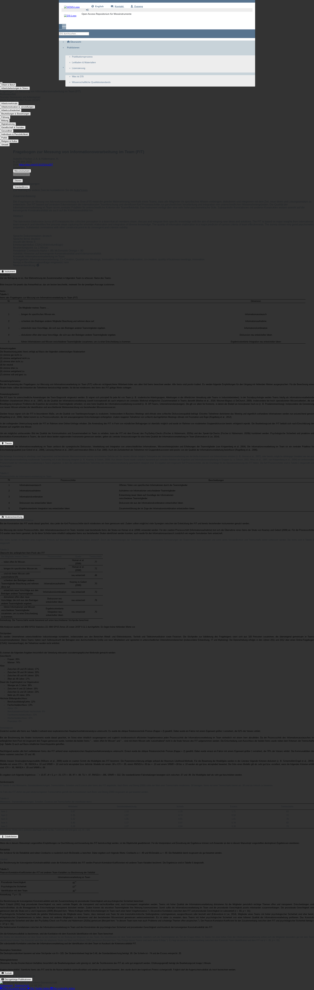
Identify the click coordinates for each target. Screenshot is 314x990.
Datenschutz (22, 985)
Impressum (6, 985)
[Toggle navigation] (62, 26)
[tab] (157, 88)
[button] (157, 91)
